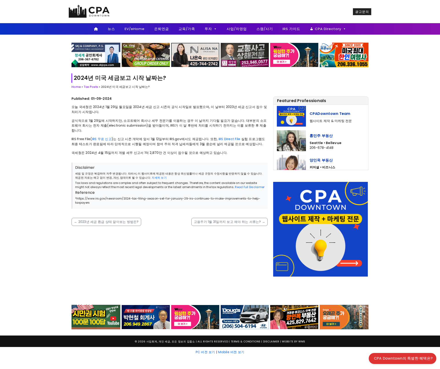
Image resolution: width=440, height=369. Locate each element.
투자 (208, 28)
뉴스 (111, 28)
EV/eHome (135, 28)
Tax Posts (91, 87)
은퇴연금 (161, 28)
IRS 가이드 (291, 28)
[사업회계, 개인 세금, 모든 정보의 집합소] (89, 11)
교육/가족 (187, 28)
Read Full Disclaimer (249, 187)
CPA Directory (328, 28)
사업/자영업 (237, 28)
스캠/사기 (264, 28)
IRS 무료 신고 (102, 139)
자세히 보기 (159, 178)
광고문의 (362, 11)
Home (76, 87)
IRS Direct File (229, 139)
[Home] (96, 29)
